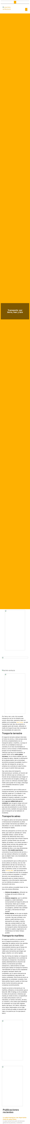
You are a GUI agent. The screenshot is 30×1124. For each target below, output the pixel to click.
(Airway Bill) (9, 870)
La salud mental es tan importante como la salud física (14, 1118)
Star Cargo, (19, 722)
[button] (15, 2)
